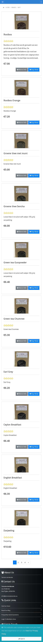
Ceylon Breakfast (12, 424)
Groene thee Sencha (14, 206)
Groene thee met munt (16, 153)
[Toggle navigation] (41, 1)
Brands (14, 7)
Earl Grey (8, 371)
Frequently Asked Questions (10, 615)
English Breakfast (13, 477)
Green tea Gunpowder (15, 262)
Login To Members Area (9, 619)
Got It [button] (22, 639)
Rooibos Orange (12, 100)
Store (8, 7)
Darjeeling (9, 530)
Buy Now (34, 70)
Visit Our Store (6, 606)
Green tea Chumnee (14, 318)
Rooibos (8, 34)
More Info (22, 70)
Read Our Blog (6, 610)
